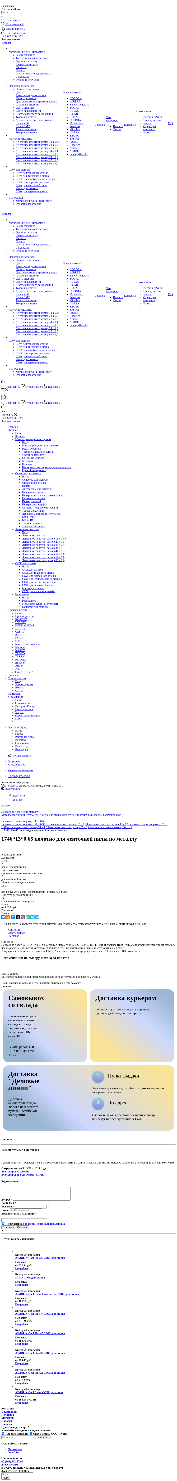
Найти (6, 1478)
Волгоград (21, 746)
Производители (24, 616)
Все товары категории (15, 1171)
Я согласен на (35, 1223)
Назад (18, 433)
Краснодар (21, 749)
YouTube (17, 799)
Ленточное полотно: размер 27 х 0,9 (65, 824)
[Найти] (2, 16)
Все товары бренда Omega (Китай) (22, 1174)
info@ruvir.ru (12, 788)
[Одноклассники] (8, 917)
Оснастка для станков (35, 479)
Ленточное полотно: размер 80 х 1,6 (111, 827)
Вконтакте (18, 795)
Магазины (7, 1417)
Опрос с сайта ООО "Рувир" (50, 1433)
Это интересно (24, 684)
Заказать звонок (10, 421)
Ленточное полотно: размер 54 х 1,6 (26, 827)
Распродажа (29, 600)
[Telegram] (37, 917)
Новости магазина (17, 1433)
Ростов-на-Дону (24, 736)
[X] (18, 917)
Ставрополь (22, 743)
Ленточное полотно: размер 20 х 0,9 (22, 824)
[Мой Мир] (13, 917)
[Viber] (23, 917)
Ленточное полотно (33, 535)
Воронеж (20, 739)
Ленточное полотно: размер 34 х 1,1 (107, 824)
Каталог (20, 436)
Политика (7, 1414)
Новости (6, 1424)
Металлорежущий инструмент (40, 445)
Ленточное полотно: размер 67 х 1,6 (68, 827)
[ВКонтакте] (3, 917)
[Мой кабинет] (3, 382)
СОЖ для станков (32, 569)
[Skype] (32, 917)
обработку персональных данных (44, 1223)
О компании (22, 703)
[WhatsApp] (28, 917)
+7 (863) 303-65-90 (12, 36)
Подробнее (21, 1268)
